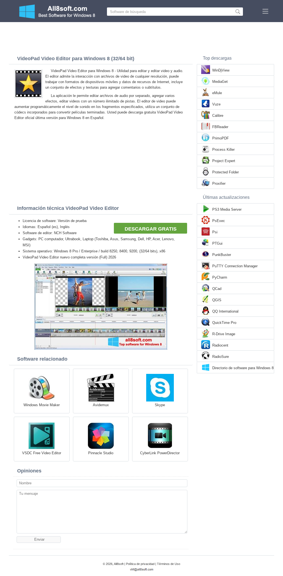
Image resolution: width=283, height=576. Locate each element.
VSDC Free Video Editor (41, 453)
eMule (217, 93)
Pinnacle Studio (100, 453)
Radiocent (220, 345)
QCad (216, 289)
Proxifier (219, 183)
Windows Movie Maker (41, 405)
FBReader (220, 127)
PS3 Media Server (227, 209)
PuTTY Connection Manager (235, 266)
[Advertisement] (141, 37)
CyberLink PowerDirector (160, 453)
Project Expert (223, 161)
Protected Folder (225, 172)
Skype (160, 405)
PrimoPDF (220, 138)
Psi (215, 232)
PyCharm (219, 277)
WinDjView (220, 70)
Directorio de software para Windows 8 (243, 368)
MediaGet (220, 82)
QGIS (216, 300)
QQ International (225, 311)
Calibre (217, 115)
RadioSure (220, 357)
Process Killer (223, 149)
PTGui (217, 243)
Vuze (216, 104)
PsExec (218, 221)
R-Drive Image (223, 334)
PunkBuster (221, 255)
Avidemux (101, 405)
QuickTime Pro (224, 323)
